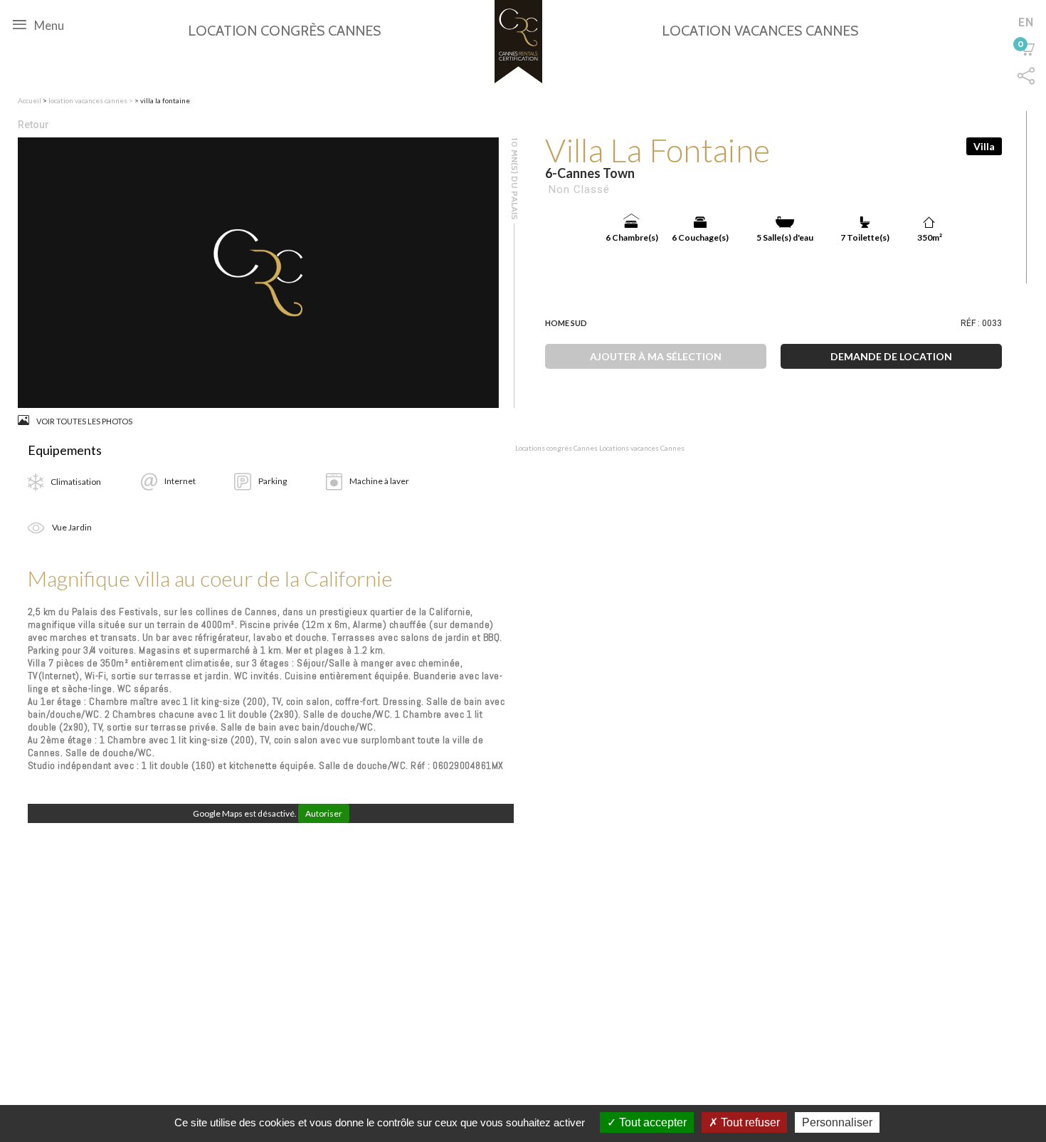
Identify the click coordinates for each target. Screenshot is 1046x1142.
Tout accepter (651, 1122)
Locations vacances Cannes (642, 448)
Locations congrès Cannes (556, 448)
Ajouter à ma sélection (656, 356)
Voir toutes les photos (84, 421)
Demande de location (891, 356)
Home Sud (566, 323)
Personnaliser (837, 1122)
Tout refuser (749, 1122)
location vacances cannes (88, 100)
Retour (33, 124)
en (1026, 22)
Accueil (29, 100)
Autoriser (323, 813)
